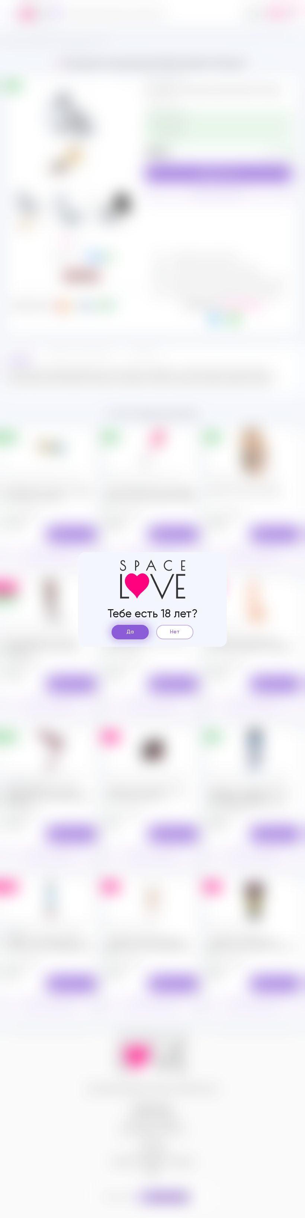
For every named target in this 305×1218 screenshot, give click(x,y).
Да (130, 632)
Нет (175, 632)
